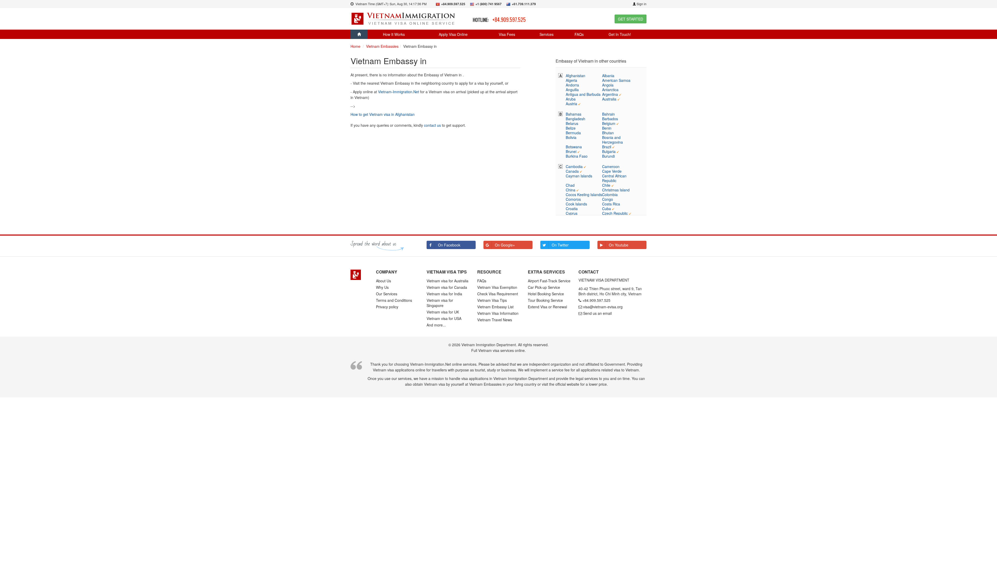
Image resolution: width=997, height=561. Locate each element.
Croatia (572, 208)
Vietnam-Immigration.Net (398, 91)
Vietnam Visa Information (497, 313)
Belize (571, 128)
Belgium (608, 123)
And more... (436, 325)
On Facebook (449, 245)
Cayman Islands (579, 175)
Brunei (571, 151)
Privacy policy (387, 306)
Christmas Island (616, 189)
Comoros (573, 199)
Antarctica (610, 89)
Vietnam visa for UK (443, 312)
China (570, 189)
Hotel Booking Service (546, 293)
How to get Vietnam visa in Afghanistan (383, 114)
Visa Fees (507, 34)
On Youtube (618, 245)
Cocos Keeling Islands (584, 194)
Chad (570, 185)
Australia (609, 99)
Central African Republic (614, 178)
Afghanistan (575, 75)
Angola (608, 85)
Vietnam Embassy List (495, 306)
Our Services (386, 293)
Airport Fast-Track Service (549, 280)
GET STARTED (630, 19)
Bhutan (608, 132)
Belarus (572, 123)
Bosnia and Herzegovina (612, 140)
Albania (608, 75)
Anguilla (572, 89)
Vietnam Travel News (494, 319)
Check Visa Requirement (497, 293)
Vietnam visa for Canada (447, 287)
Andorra (572, 85)
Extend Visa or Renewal (547, 306)
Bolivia (571, 137)
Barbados (610, 118)
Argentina (610, 94)
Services (547, 34)
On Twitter (560, 245)
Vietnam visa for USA (444, 318)
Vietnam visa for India (444, 293)
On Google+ (505, 245)
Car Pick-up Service (544, 287)
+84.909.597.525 (509, 19)
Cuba (606, 208)
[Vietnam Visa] (404, 18)
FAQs (579, 34)
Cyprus (571, 213)
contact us (432, 125)
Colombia (610, 194)
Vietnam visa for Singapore (440, 303)
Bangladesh (575, 118)
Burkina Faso (577, 156)
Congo (607, 199)
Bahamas (573, 114)
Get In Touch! (620, 34)
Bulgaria (609, 151)
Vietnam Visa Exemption (497, 287)
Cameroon (610, 166)
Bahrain (608, 114)
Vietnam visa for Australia (447, 280)
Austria (571, 103)
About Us (383, 280)
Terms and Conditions (394, 300)
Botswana (574, 146)
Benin (606, 128)
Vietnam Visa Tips (492, 300)
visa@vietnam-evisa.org (603, 306)
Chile (606, 185)
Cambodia (574, 166)
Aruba (571, 99)
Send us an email (597, 313)
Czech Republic (615, 213)
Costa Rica (611, 203)
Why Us (382, 287)
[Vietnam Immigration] (359, 275)
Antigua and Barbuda (583, 94)
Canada (572, 171)
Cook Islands (576, 203)
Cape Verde (612, 171)
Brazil (606, 146)
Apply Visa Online (453, 34)
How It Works (394, 34)
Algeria (571, 80)
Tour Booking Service (545, 300)
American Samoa (616, 80)
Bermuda (573, 132)
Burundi (608, 156)
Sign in (641, 4)
